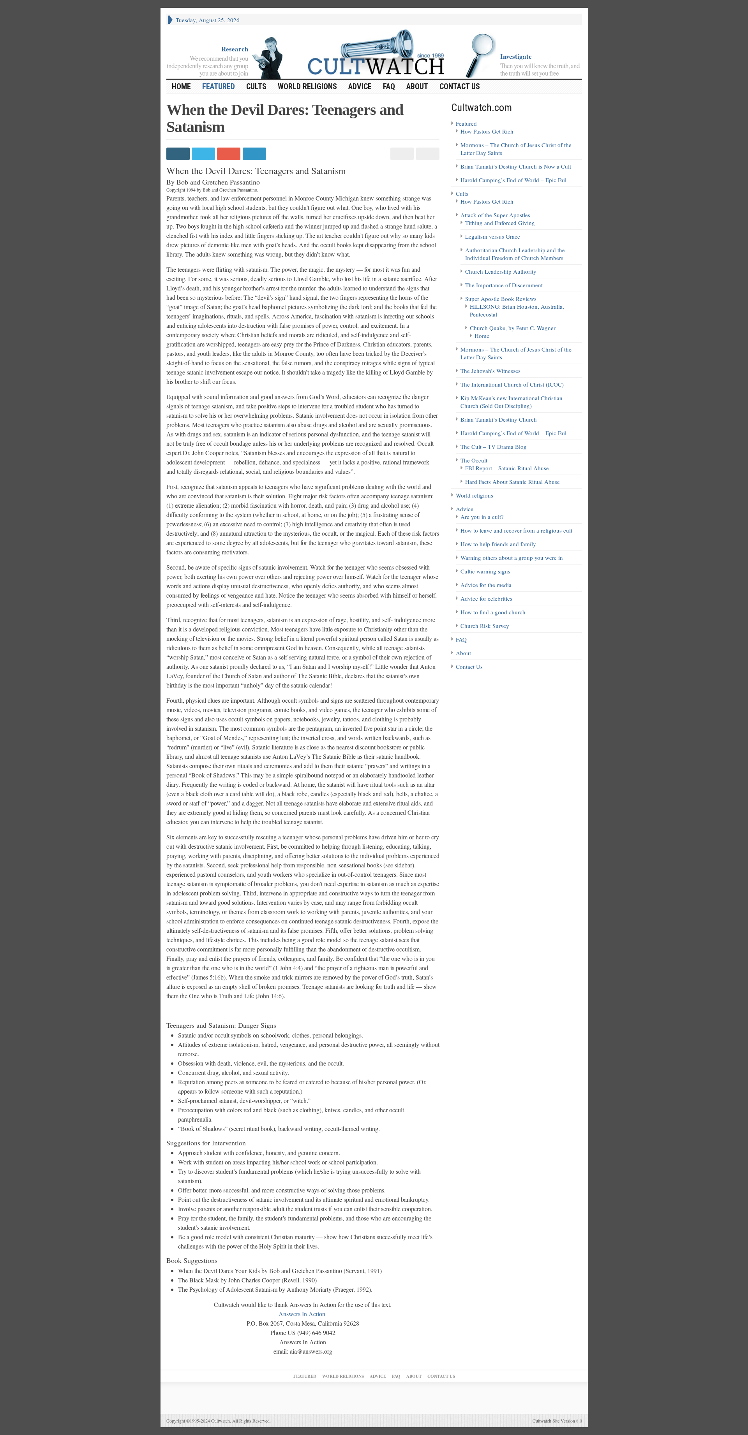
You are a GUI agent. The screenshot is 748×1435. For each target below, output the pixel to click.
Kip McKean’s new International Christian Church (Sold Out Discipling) (511, 402)
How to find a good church (493, 612)
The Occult (473, 460)
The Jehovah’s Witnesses (490, 371)
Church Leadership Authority (500, 271)
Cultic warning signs (485, 571)
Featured (218, 86)
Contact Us (459, 86)
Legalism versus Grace (492, 236)
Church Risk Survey (484, 626)
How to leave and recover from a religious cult (516, 530)
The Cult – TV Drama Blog (493, 446)
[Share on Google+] (229, 154)
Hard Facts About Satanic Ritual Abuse (512, 481)
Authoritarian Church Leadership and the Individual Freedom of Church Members (515, 254)
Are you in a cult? (482, 517)
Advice (360, 86)
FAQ (389, 86)
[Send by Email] (426, 154)
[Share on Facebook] (179, 154)
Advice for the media (486, 585)
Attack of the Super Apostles (495, 215)
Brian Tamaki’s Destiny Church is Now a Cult (515, 166)
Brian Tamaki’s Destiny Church (498, 419)
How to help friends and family (498, 544)
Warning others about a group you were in (511, 557)
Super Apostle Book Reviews (500, 298)
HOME (181, 86)
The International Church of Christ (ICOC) (512, 384)
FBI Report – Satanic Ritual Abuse (507, 468)
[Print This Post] (401, 154)
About (417, 86)
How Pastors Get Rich (486, 131)
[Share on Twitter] (204, 154)
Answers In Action (303, 1314)
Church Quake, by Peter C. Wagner (513, 328)
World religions (307, 86)
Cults (256, 86)
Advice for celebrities (486, 598)
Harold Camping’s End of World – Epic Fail (513, 180)
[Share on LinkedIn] (255, 154)
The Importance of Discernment (504, 285)
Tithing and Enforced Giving (500, 223)
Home (482, 335)
